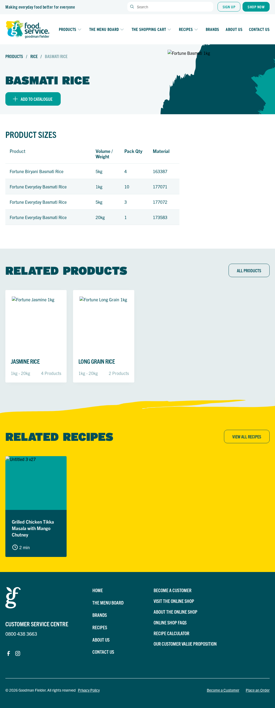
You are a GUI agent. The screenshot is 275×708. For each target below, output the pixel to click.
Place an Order (258, 690)
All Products (249, 270)
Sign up (229, 6)
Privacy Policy (89, 690)
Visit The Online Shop (174, 601)
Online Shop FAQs (170, 622)
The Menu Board (104, 29)
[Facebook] (8, 653)
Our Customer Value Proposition (185, 643)
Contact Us (259, 29)
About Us (234, 29)
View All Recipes (246, 436)
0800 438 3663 (21, 634)
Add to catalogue (36, 99)
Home (97, 590)
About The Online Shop (175, 611)
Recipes (186, 29)
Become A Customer (172, 590)
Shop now (256, 6)
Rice (34, 56)
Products (67, 29)
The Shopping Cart (149, 29)
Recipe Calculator (171, 633)
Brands (212, 29)
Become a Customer (223, 690)
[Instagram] (18, 653)
